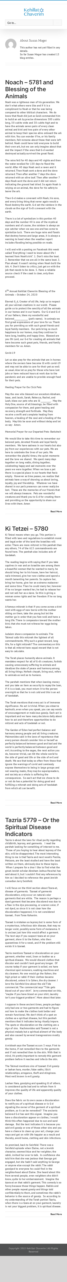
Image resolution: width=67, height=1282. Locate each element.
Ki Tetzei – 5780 (26, 528)
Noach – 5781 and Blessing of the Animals (29, 89)
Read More (56, 511)
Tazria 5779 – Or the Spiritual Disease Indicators (32, 826)
